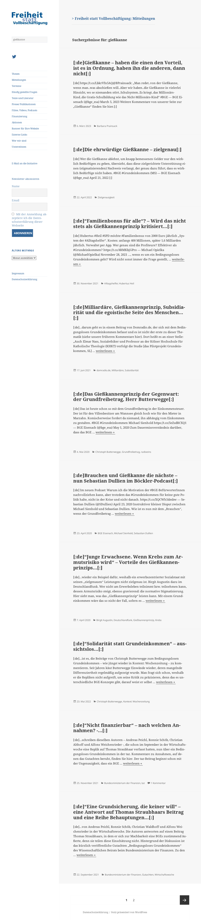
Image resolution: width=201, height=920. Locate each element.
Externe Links (19, 134)
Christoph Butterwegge (108, 452)
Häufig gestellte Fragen (24, 92)
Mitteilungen (19, 80)
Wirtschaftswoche (164, 874)
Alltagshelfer (111, 283)
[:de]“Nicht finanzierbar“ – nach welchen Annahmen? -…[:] (126, 728)
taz (143, 783)
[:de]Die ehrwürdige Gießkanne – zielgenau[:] (127, 149)
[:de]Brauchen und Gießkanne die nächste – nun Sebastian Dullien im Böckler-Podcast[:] (125, 478)
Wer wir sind (19, 140)
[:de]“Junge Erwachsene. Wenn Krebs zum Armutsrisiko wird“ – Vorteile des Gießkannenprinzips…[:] (128, 562)
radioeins (146, 452)
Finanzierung (19, 116)
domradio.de (104, 370)
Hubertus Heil (126, 283)
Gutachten (147, 874)
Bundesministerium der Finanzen (122, 783)
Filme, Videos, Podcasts (24, 110)
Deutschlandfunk (123, 620)
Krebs (158, 620)
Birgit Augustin (104, 620)
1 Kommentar (158, 783)
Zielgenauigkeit (106, 197)
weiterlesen (105, 351)
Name (16, 186)
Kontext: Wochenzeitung (136, 701)
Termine (16, 86)
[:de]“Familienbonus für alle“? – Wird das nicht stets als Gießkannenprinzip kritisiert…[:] (129, 223)
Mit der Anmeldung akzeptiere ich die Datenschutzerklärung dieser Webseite (29, 219)
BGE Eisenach (105, 533)
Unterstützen (19, 146)
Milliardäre (118, 370)
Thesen (16, 73)
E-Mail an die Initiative (24, 163)
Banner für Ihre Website (25, 128)
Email (15, 200)
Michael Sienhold (123, 533)
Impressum (18, 273)
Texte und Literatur (23, 98)
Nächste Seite (184, 900)
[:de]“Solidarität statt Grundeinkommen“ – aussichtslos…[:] (129, 646)
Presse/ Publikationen (24, 104)
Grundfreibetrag (131, 452)
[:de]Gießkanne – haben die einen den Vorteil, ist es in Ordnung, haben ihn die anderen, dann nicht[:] (129, 67)
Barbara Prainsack (107, 126)
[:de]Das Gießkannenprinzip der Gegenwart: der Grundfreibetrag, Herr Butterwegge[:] (126, 397)
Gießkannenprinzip (143, 620)
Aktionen (17, 122)
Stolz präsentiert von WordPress (129, 912)
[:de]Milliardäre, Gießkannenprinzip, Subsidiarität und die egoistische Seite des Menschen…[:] (129, 312)
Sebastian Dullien (143, 533)
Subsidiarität (132, 370)
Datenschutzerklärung (24, 279)
